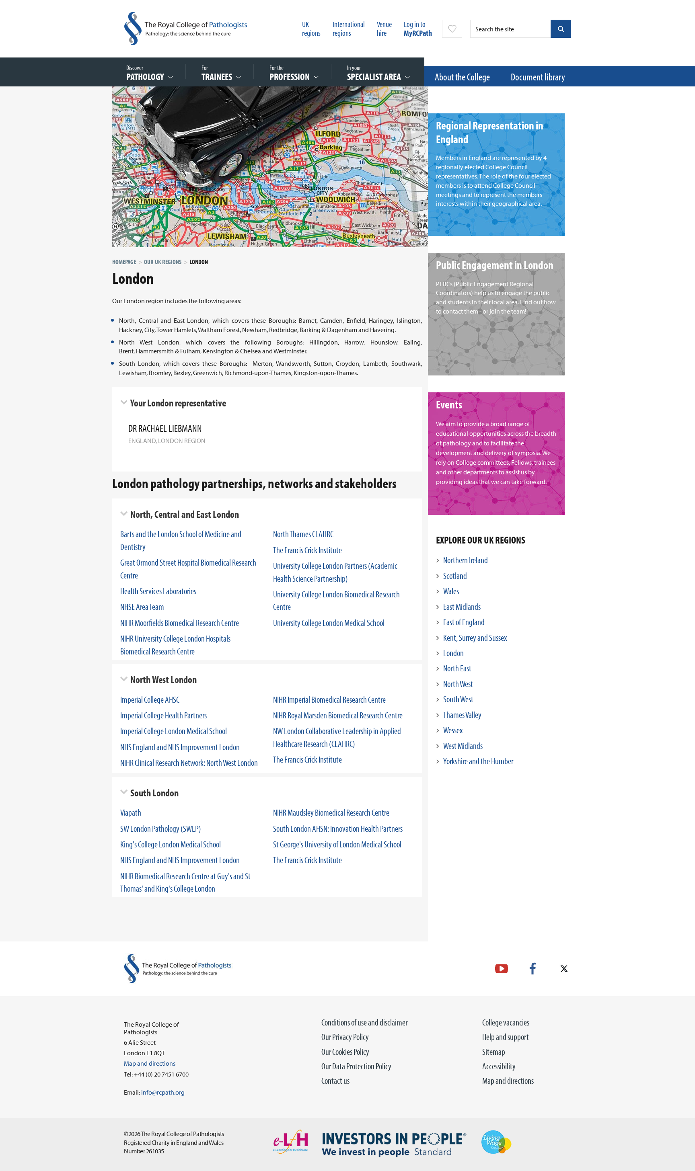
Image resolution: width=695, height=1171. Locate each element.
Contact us (335, 1080)
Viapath (130, 812)
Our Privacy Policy (345, 1036)
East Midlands (462, 606)
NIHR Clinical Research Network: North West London (189, 762)
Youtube (501, 968)
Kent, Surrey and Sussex (475, 637)
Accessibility (499, 1066)
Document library (538, 76)
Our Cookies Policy (345, 1051)
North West (458, 683)
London (453, 652)
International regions (349, 28)
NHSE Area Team (142, 606)
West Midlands (463, 745)
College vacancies (505, 1022)
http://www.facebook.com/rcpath (532, 968)
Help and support (505, 1036)
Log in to (418, 28)
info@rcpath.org (163, 1092)
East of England (464, 622)
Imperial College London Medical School (173, 730)
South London (154, 792)
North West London (163, 679)
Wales (451, 591)
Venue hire (384, 28)
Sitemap (493, 1051)
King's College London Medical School (170, 844)
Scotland (455, 575)
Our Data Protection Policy (356, 1066)
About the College (462, 76)
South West (458, 699)
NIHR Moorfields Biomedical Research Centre (179, 622)
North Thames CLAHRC (303, 533)
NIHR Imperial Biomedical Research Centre (329, 699)
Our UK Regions (162, 262)
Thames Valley (462, 714)
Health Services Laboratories (158, 591)
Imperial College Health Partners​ (163, 715)
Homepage (124, 262)
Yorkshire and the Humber (478, 761)
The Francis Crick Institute (307, 550)
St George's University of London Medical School (337, 844)
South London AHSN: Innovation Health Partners (338, 828)
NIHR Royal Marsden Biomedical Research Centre (338, 715)
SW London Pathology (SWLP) (160, 828)
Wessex (453, 730)
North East (457, 668)
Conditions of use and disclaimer (364, 1022)
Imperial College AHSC (149, 699)
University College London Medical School (329, 622)
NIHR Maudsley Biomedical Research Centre (331, 812)
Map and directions (508, 1080)
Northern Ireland (465, 560)
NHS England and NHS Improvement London (180, 747)
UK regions (311, 28)
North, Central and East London (184, 514)
